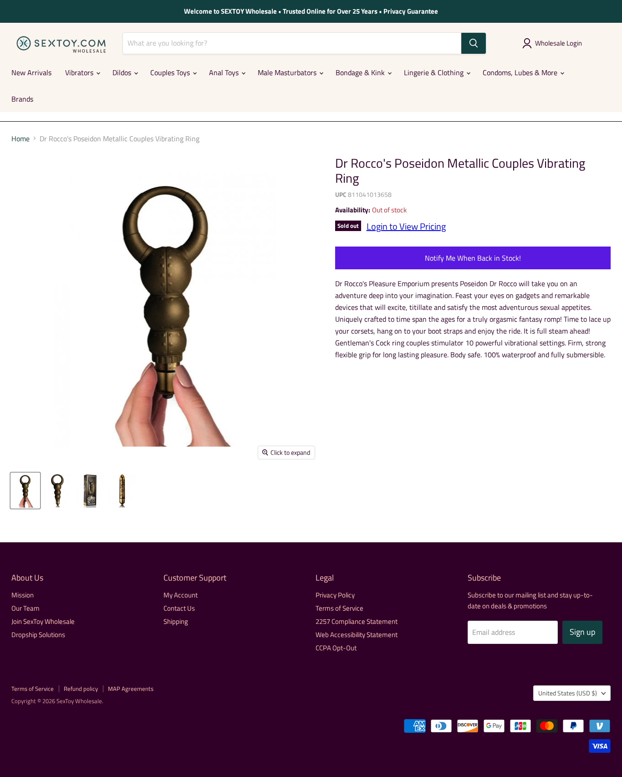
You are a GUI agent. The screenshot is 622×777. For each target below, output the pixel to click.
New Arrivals (31, 72)
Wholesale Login (558, 43)
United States (567, 693)
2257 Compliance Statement (357, 621)
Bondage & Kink (361, 72)
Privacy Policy (335, 595)
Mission (22, 595)
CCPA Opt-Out (336, 648)
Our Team (25, 608)
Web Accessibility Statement (357, 634)
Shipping (175, 621)
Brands (22, 98)
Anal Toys (224, 72)
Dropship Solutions (38, 634)
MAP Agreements (130, 688)
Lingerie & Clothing (434, 72)
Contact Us (179, 608)
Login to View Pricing (406, 226)
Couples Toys (171, 72)
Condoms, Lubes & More (521, 72)
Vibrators (80, 72)
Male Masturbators (288, 72)
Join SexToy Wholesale (43, 621)
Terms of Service (339, 608)
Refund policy (81, 688)
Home (20, 138)
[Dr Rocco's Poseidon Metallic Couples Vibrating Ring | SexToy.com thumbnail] (25, 491)
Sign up (582, 632)
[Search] (473, 43)
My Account (180, 595)
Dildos (122, 72)
